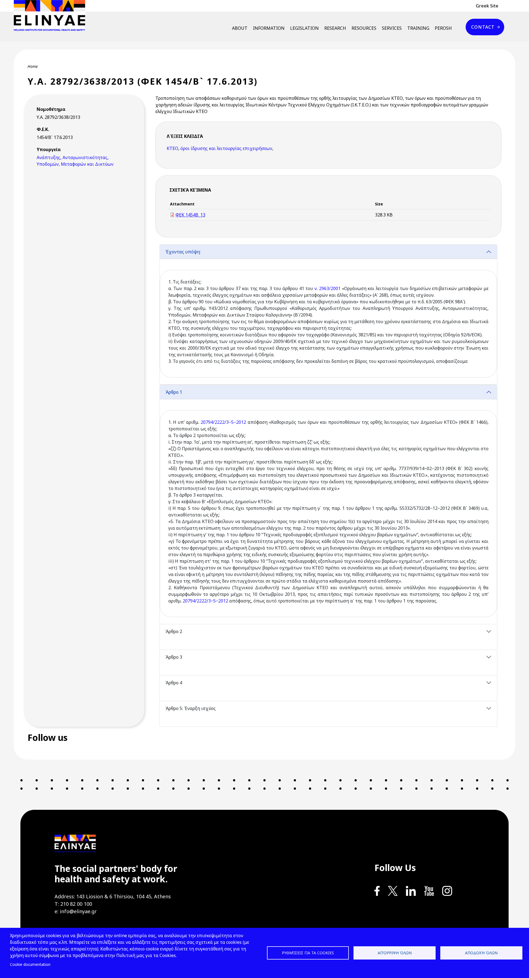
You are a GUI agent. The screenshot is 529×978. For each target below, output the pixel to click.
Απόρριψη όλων (395, 952)
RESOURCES (364, 28)
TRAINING (418, 28)
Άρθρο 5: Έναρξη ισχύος (190, 708)
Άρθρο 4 (173, 683)
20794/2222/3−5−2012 (223, 422)
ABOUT (239, 28)
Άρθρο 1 (173, 392)
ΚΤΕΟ (172, 148)
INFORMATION (269, 28)
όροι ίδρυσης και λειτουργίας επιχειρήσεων (226, 148)
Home (33, 66)
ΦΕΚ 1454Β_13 (190, 215)
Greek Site (487, 6)
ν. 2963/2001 (327, 288)
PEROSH (443, 28)
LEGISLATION (304, 28)
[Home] (52, 15)
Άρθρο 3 (173, 657)
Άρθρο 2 (173, 631)
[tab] (328, 314)
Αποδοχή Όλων (481, 952)
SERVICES (392, 28)
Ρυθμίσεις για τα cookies (308, 952)
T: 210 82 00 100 (73, 904)
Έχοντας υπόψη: (183, 252)
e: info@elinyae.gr (76, 911)
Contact (483, 27)
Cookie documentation (30, 964)
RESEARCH (335, 28)
